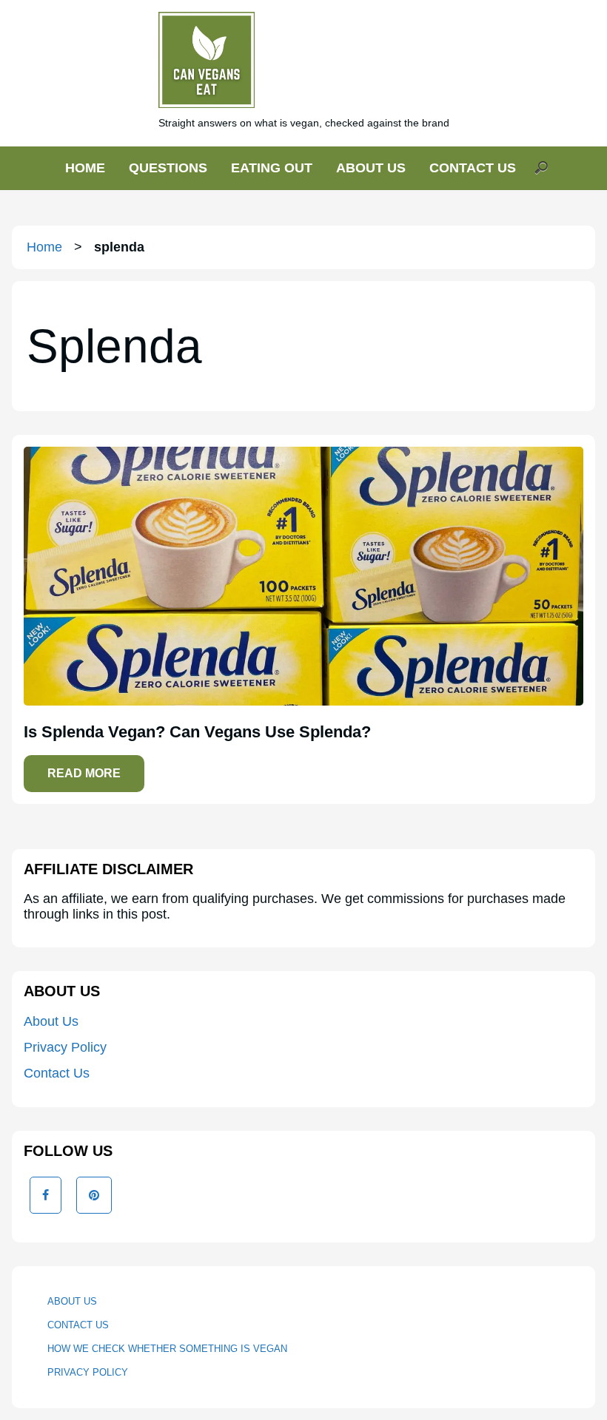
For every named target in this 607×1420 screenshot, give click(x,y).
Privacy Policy (65, 1047)
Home (44, 247)
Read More (84, 773)
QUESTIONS (168, 167)
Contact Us (57, 1073)
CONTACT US (472, 167)
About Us (51, 1021)
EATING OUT (271, 167)
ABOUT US (371, 167)
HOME (85, 167)
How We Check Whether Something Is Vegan (167, 1348)
